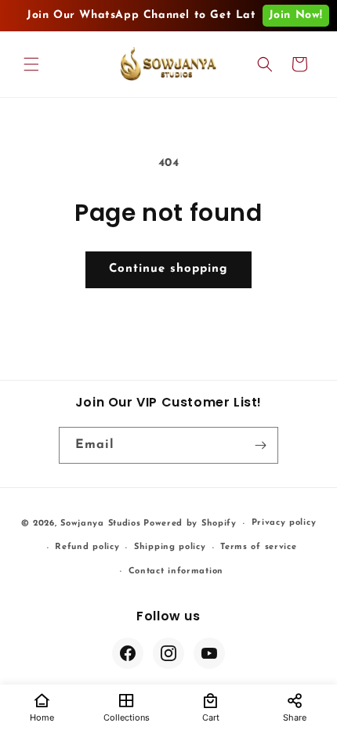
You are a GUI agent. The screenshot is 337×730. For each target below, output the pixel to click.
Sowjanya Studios (100, 523)
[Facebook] (127, 653)
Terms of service (258, 547)
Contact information (176, 571)
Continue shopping (168, 269)
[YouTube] (209, 653)
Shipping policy (170, 547)
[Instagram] (168, 653)
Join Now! (296, 15)
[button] (31, 64)
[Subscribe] (260, 445)
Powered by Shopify (190, 523)
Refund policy (87, 547)
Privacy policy (284, 523)
